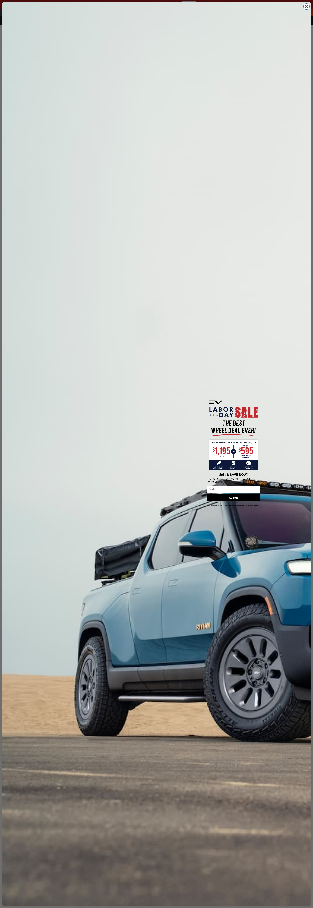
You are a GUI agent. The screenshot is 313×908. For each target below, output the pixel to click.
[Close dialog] (306, 6)
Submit (233, 497)
